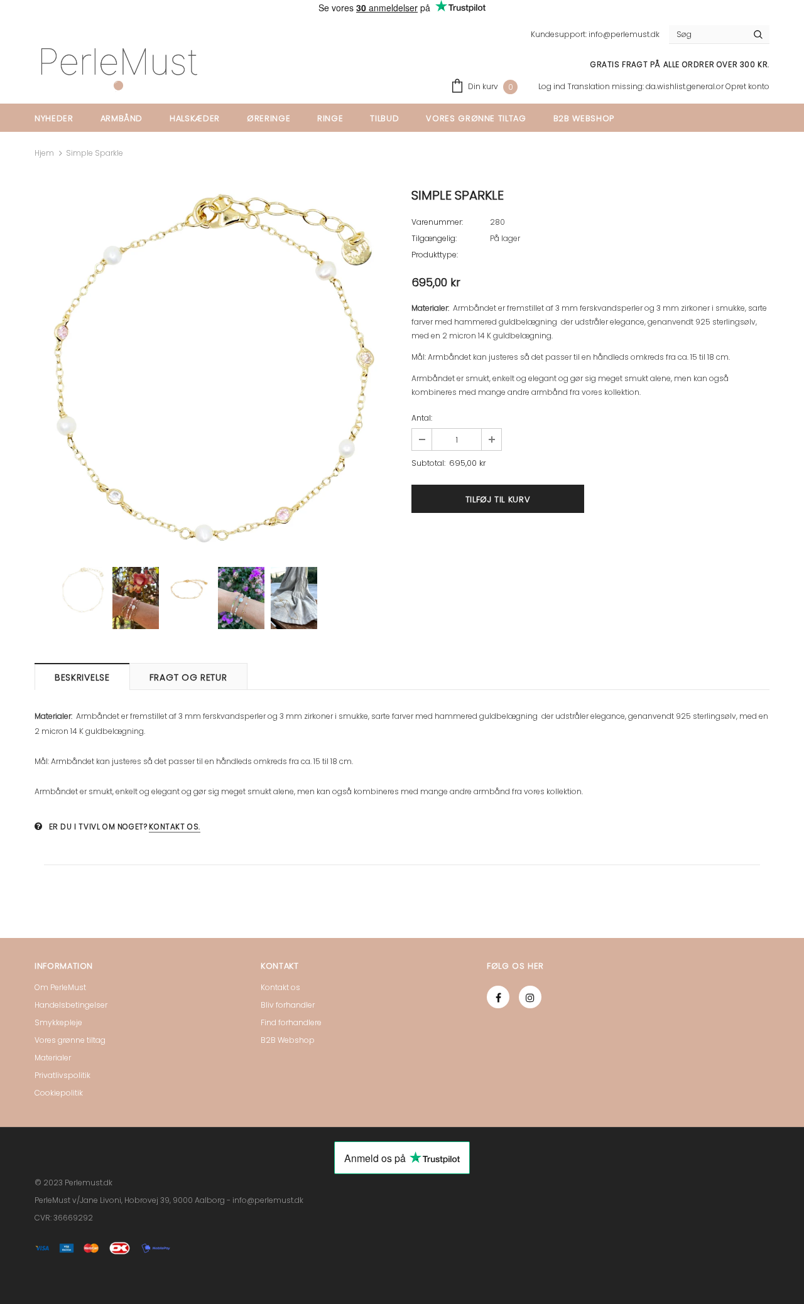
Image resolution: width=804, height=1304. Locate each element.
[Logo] (118, 69)
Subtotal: (428, 463)
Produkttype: (434, 254)
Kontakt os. (174, 826)
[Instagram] (530, 997)
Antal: (421, 417)
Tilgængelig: (434, 238)
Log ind (552, 86)
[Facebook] (498, 997)
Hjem (44, 153)
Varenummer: (437, 222)
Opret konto (747, 86)
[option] (214, 369)
